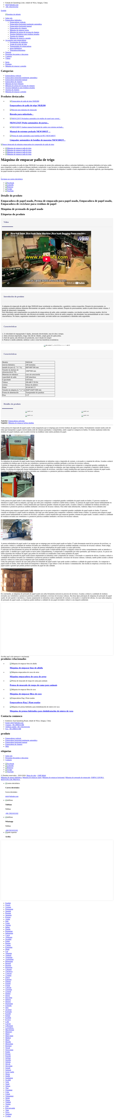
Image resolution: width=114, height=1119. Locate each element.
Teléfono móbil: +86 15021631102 (17, 727)
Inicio (7, 62)
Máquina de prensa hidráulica (11, 777)
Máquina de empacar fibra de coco (26, 694)
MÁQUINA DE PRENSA (10, 779)
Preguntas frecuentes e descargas (16, 54)
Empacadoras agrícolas (16, 421)
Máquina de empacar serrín (19, 30)
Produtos (8, 64)
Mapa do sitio (31, 775)
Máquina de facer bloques (14, 84)
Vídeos (7, 58)
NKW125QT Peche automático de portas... (29, 123)
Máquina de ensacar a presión (20, 38)
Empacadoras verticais (17, 22)
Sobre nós (8, 18)
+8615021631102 (11, 830)
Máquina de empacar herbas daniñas (21, 423)
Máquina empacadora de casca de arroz (28, 676)
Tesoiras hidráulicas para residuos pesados (24, 34)
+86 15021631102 (11, 7)
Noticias (8, 52)
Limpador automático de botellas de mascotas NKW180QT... (37, 140)
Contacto (8, 56)
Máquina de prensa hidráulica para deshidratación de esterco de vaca (41, 711)
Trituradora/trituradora (17, 50)
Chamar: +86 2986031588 (14, 725)
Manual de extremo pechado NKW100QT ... (30, 131)
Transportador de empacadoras (20, 46)
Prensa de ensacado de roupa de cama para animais (33, 685)
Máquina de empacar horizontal (53, 777)
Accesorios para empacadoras (15, 40)
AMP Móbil (41, 775)
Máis (7, 746)
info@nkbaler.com (11, 5)
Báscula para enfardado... (22, 114)
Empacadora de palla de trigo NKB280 (28, 105)
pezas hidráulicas (16, 48)
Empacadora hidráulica (13, 20)
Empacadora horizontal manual (21, 26)
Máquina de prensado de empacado (77, 777)
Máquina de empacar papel (31, 777)
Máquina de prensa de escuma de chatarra (24, 32)
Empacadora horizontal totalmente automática (26, 24)
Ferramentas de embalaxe (19, 42)
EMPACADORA (97, 777)
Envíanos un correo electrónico (12, 179)
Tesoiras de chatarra (17, 36)
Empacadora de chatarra (18, 28)
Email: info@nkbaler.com (14, 723)
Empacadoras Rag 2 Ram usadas (25, 702)
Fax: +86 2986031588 (13, 729)
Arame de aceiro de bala (18, 44)
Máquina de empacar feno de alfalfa (26, 668)
